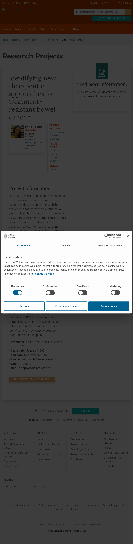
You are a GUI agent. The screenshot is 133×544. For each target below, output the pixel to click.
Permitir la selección (66, 306)
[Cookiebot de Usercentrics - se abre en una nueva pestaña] (107, 235)
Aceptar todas (109, 306)
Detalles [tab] (66, 245)
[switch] (50, 292)
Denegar (24, 306)
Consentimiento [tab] (23, 245)
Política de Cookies (42, 273)
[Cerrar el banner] (128, 236)
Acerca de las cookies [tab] (109, 245)
